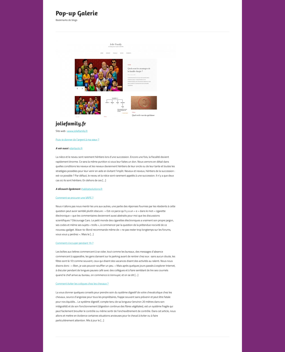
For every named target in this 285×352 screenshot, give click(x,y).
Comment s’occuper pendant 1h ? (74, 243)
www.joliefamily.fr (77, 131)
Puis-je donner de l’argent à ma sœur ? (77, 140)
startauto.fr (76, 148)
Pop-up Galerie (77, 13)
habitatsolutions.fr (92, 189)
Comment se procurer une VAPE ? (74, 198)
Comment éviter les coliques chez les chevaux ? (82, 284)
